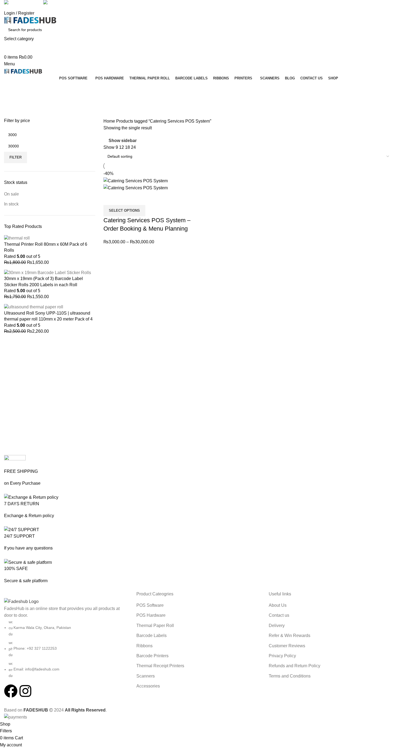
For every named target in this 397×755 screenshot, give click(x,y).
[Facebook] (11, 691)
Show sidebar (123, 140)
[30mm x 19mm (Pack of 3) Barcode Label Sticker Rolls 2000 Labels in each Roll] (47, 272)
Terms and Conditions (290, 676)
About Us (278, 605)
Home (109, 121)
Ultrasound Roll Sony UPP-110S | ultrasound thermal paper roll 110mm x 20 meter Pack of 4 (48, 316)
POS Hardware (151, 615)
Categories (15, 114)
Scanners (145, 676)
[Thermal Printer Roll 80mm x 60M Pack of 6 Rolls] (17, 238)
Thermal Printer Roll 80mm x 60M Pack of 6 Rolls (45, 247)
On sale (11, 194)
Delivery (277, 625)
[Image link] (21, 601)
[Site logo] (30, 20)
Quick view (110, 198)
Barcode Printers (152, 655)
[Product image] (135, 187)
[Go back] (11, 88)
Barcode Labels (151, 635)
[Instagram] (25, 691)
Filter (15, 157)
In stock (11, 204)
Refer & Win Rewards (289, 635)
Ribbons (144, 645)
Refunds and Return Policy (294, 665)
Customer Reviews (287, 645)
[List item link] (66, 649)
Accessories (148, 686)
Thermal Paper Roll (155, 625)
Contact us (279, 615)
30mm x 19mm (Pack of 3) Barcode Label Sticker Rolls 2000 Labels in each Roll (43, 281)
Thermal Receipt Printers (160, 665)
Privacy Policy (282, 655)
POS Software (150, 605)
